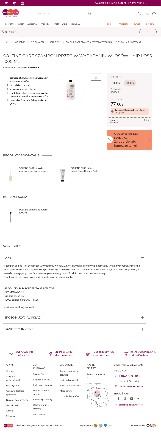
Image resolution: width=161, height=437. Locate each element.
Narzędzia (44, 24)
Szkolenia (75, 24)
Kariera (9, 410)
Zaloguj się (119, 113)
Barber (20, 24)
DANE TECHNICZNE (18, 329)
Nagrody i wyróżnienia (17, 400)
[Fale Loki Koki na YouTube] (131, 398)
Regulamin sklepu (41, 379)
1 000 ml (129, 82)
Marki (110, 24)
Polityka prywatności (43, 385)
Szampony (55, 42)
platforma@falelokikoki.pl (131, 386)
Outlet (137, 24)
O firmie (10, 371)
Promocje (123, 24)
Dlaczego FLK (12, 385)
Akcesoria (32, 24)
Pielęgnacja (37, 42)
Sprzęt (56, 24)
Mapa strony (66, 390)
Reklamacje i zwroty (42, 399)
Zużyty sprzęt (39, 414)
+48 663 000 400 (129, 376)
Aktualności (12, 405)
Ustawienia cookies (69, 396)
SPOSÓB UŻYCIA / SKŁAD (22, 317)
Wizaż (64, 24)
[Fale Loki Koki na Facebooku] (118, 398)
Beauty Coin (39, 374)
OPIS (7, 257)
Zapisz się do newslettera (131, 404)
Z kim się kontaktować (71, 385)
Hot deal (150, 24)
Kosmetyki (9, 24)
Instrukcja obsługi (69, 380)
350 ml (116, 82)
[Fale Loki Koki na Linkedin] (138, 398)
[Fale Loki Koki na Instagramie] (125, 398)
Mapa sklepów (94, 383)
